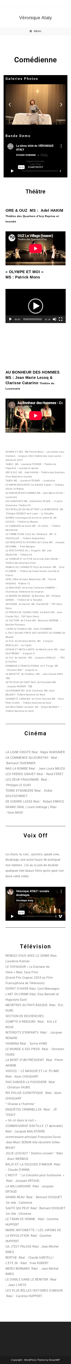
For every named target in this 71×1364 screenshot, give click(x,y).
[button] (9, 104)
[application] (35, 306)
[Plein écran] (60, 319)
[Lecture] (10, 319)
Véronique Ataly (35, 17)
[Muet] (54, 319)
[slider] (32, 319)
